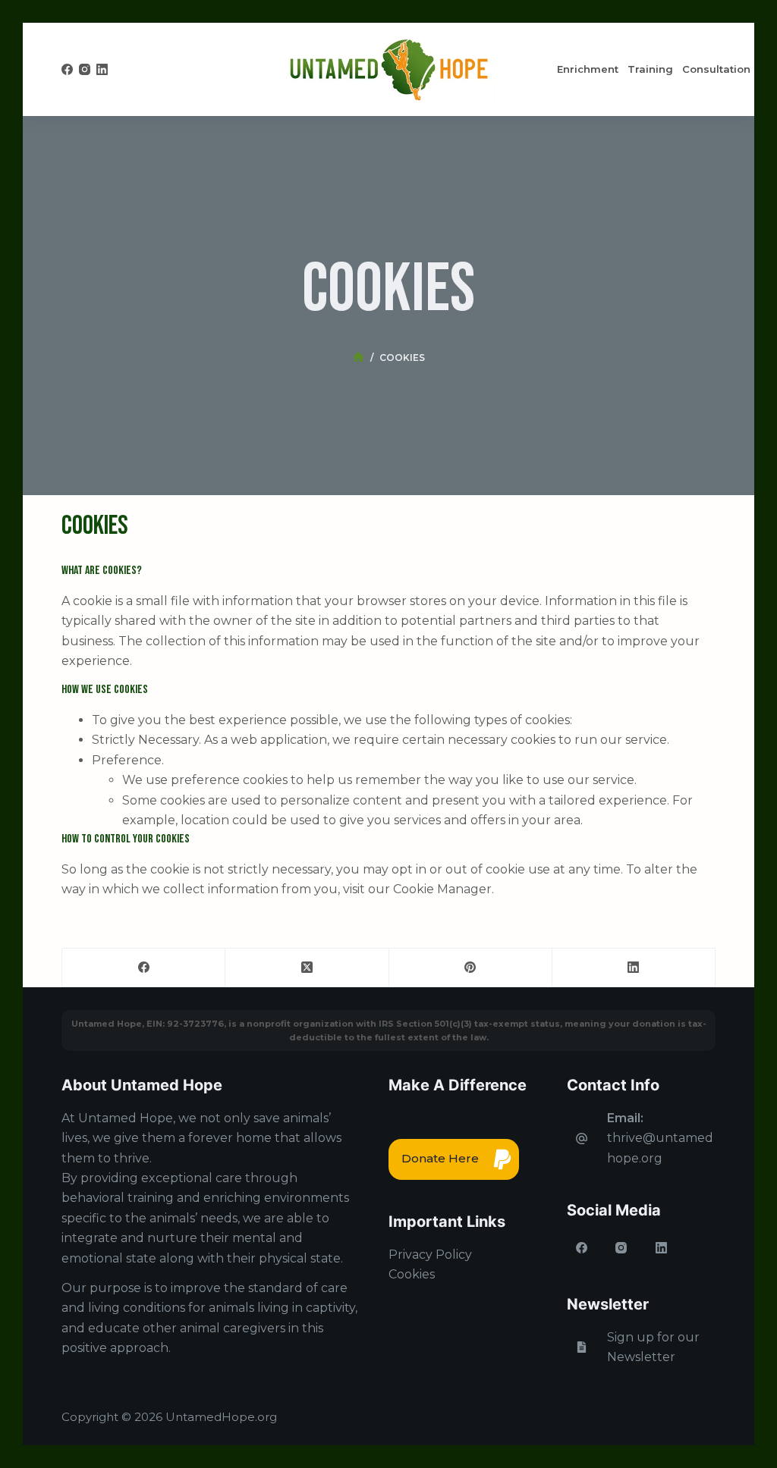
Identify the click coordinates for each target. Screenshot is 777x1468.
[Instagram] (84, 69)
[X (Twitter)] (306, 968)
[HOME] (358, 357)
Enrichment (587, 69)
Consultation (716, 69)
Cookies (411, 1274)
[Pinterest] (470, 968)
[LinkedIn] (102, 69)
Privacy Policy (430, 1254)
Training (650, 69)
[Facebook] (67, 69)
